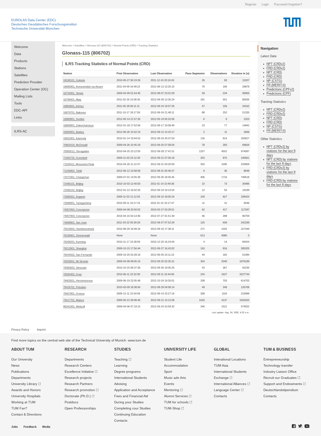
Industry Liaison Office (280, 371)
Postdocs (71, 402)
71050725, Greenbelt (75, 157)
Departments (21, 378)
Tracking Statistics (148, 45)
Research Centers (78, 365)
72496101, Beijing (73, 183)
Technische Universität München (35, 28)
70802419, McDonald (75, 144)
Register (250, 4)
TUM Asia (221, 365)
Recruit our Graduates (280, 378)
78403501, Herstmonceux (78, 280)
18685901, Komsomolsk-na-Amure (83, 86)
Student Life (173, 359)
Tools (18, 103)
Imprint (41, 329)
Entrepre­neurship (276, 359)
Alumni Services (176, 396)
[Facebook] (294, 426)
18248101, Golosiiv (74, 80)
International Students (130, 378)
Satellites (20, 75)
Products (20, 61)
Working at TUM (23, 402)
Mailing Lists (23, 96)
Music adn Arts (175, 378)
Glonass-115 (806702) (99, 45)
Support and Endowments (282, 384)
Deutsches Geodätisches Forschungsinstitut (44, 24)
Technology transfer (278, 365)
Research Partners (79, 384)
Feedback (30, 426)
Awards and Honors (26, 390)
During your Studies (129, 402)
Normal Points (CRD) (125, 45)
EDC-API (20, 110)
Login (265, 4)
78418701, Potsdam (74, 287)
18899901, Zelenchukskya (78, 125)
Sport (168, 371)
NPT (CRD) (274, 72)
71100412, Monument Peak (78, 164)
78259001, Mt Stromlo (75, 261)
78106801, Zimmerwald (76, 235)
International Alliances (230, 384)
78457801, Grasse (74, 293)
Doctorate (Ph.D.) (78, 396)
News (15, 365)
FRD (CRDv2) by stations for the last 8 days (280, 172)
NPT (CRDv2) (275, 64)
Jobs (14, 426)
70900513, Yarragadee (76, 151)
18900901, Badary (73, 132)
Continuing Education (130, 414)
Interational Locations (230, 359)
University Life (180, 349)
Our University (21, 359)
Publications (20, 371)
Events (169, 384)
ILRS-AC (20, 131)
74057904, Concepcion (76, 215)
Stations (20, 68)
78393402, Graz (72, 274)
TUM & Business (279, 349)
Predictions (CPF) (278, 93)
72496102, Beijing (73, 190)
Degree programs (127, 371)
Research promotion (80, 390)
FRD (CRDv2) (275, 68)
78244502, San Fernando (77, 254)
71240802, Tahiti (72, 170)
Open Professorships (80, 408)
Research (75, 349)
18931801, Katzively (74, 138)
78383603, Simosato (74, 267)
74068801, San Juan (75, 222)
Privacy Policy (20, 329)
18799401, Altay (72, 99)
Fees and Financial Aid (131, 396)
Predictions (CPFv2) (280, 89)
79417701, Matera (73, 300)
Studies (122, 349)
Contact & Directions (26, 414)
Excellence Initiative (79, 371)
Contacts (120, 420)
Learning (120, 365)
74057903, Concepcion (76, 209)
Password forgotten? (288, 4)
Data (17, 54)
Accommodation (176, 365)
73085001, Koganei (74, 196)
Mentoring (171, 390)
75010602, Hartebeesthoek (78, 228)
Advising (120, 384)
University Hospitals (25, 396)
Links (18, 117)
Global (222, 349)
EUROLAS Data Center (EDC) (33, 20)
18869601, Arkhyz (73, 106)
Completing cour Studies (132, 408)
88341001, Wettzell (74, 306)
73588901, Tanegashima (77, 203)
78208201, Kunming (74, 241)
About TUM (22, 349)
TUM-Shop (172, 408)
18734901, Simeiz (73, 93)
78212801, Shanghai (74, 248)
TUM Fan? (19, 408)
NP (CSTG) (274, 81)
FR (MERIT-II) (276, 85)
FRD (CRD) (274, 76)
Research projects (78, 378)
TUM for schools (176, 402)
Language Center (227, 390)
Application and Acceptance (134, 390)
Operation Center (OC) (31, 89)
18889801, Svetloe (73, 119)
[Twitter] (300, 426)
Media (46, 426)
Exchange (221, 378)
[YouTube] (307, 426)
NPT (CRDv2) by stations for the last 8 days (280, 151)
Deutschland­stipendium (280, 390)
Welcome (21, 47)
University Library (24, 384)
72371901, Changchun (76, 177)
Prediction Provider (28, 82)
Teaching (121, 359)
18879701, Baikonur (74, 112)
